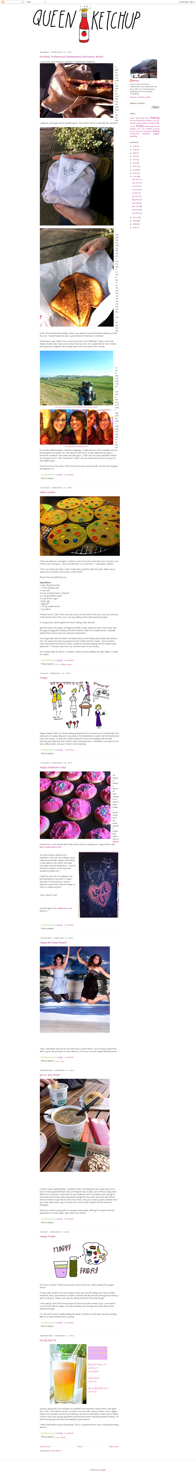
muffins (149, 129)
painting (156, 129)
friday (140, 126)
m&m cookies (47, 492)
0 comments (69, 475)
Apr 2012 (135, 203)
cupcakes (152, 123)
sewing (155, 131)
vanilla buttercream (53, 847)
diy (158, 122)
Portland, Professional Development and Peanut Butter (71, 56)
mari (143, 129)
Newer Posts (45, 1446)
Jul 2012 (135, 193)
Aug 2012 (136, 189)
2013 (135, 173)
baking (63, 664)
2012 (135, 176)
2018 (135, 156)
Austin (132, 118)
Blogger (103, 1470)
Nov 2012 (136, 183)
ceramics (133, 123)
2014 (135, 170)
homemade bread (151, 126)
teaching (146, 133)
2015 (135, 166)
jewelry (133, 129)
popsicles (138, 131)
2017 (135, 159)
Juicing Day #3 (48, 1340)
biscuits (133, 120)
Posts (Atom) (56, 1450)
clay (139, 123)
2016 (135, 163)
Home (79, 1446)
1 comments (69, 750)
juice (138, 129)
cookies (69, 664)
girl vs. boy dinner (50, 1074)
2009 (135, 224)
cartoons (155, 120)
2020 (135, 153)
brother (149, 120)
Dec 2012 (136, 179)
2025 (135, 146)
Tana (62, 1061)
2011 (135, 217)
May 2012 (136, 199)
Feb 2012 (136, 209)
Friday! (43, 677)
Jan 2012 (135, 213)
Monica (136, 80)
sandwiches (147, 131)
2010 (135, 221)
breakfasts (140, 120)
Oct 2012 (135, 186)
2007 (135, 227)
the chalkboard (60, 908)
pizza (132, 131)
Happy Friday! (47, 1236)
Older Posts (113, 1446)
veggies (156, 133)
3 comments (69, 925)
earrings (132, 126)
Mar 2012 (136, 206)
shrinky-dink (134, 134)
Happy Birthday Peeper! (53, 942)
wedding (133, 136)
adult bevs (145, 118)
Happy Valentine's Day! (53, 767)
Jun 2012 (135, 196)
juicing (63, 1437)
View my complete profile (140, 97)
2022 (135, 149)
